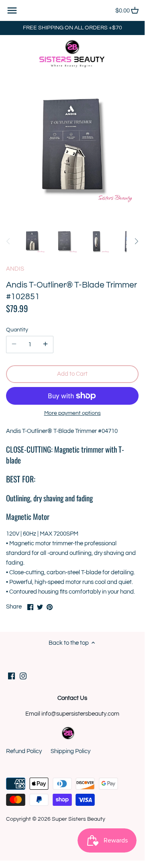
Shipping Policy (70, 751)
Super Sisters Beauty (78, 819)
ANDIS (15, 269)
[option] (32, 241)
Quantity (17, 330)
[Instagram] (23, 675)
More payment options (72, 413)
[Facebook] (11, 675)
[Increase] (45, 344)
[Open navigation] (12, 10)
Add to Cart (72, 374)
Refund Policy (24, 751)
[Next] (136, 241)
